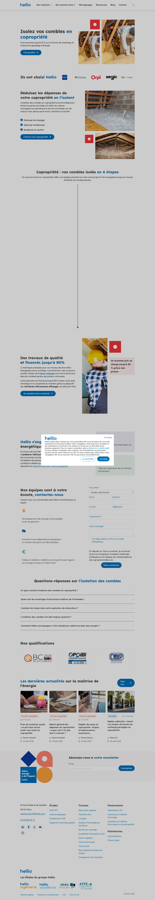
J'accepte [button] (103, 458)
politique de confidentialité (98, 448)
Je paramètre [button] (88, 458)
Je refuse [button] (108, 437)
